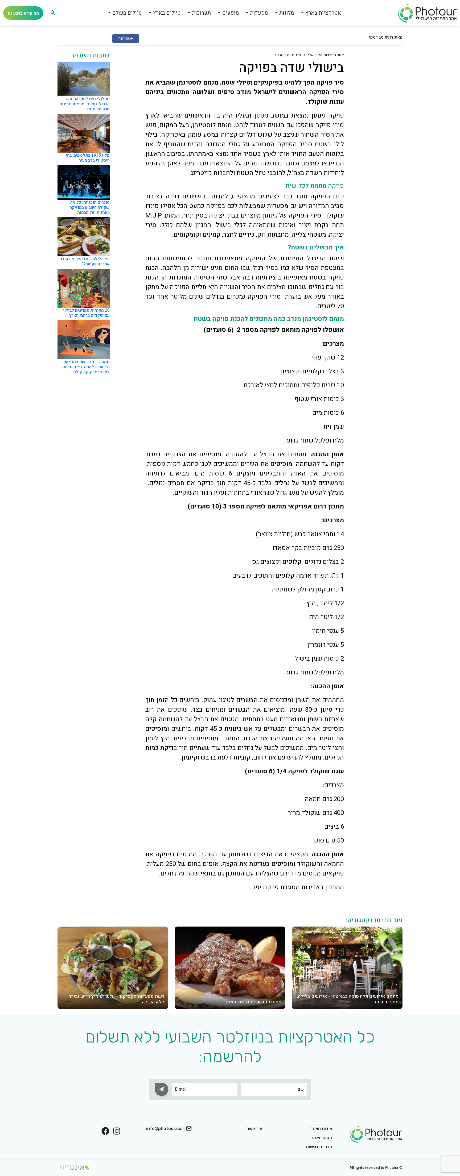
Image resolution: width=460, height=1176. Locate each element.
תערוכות (201, 13)
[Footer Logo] (376, 1133)
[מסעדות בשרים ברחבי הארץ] (230, 967)
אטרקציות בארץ (323, 13)
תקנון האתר (321, 1137)
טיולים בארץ (166, 13)
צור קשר (254, 1128)
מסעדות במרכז (288, 55)
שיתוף (123, 38)
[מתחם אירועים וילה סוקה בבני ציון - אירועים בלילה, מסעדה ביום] (347, 967)
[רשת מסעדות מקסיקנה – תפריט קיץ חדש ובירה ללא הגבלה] (113, 967)
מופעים (230, 13)
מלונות (286, 13)
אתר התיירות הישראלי (326, 55)
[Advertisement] (381, 131)
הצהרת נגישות (319, 1146)
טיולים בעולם (127, 13)
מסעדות (259, 13)
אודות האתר (321, 1128)
